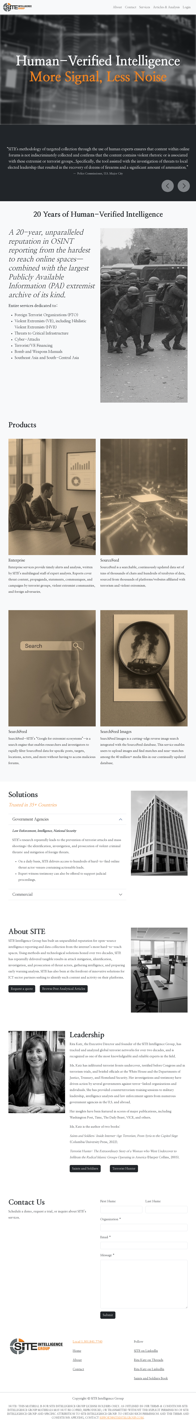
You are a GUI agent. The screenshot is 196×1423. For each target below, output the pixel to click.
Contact (130, 7)
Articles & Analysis (166, 7)
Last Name (153, 1201)
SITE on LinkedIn (146, 1350)
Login (187, 7)
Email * (105, 1237)
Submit (108, 1315)
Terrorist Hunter (124, 1168)
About (117, 7)
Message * (107, 1255)
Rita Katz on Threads (148, 1360)
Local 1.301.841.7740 (87, 1341)
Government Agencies (30, 819)
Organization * (110, 1219)
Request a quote (22, 988)
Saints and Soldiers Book (151, 1378)
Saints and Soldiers (85, 1168)
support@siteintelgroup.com (122, 1417)
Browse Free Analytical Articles (63, 988)
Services (144, 7)
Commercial (22, 894)
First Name (108, 1201)
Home (77, 1350)
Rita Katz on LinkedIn (149, 1369)
